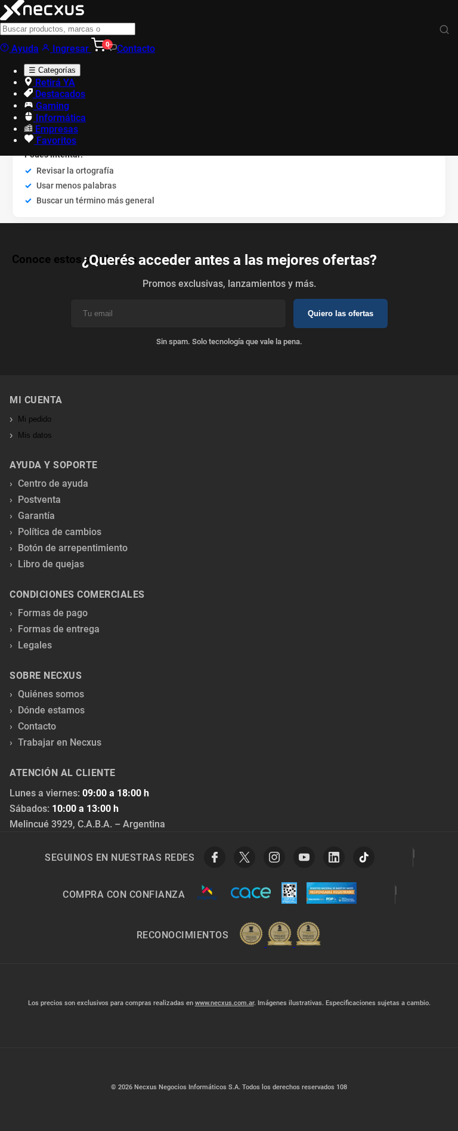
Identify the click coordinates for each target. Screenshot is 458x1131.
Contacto (136, 48)
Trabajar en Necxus (59, 742)
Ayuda (24, 48)
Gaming (51, 106)
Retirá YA (54, 82)
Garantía (36, 515)
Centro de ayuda (53, 483)
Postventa (39, 499)
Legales (35, 645)
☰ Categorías (52, 70)
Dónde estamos (51, 710)
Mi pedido (34, 419)
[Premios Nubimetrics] (279, 934)
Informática (59, 117)
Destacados (59, 94)
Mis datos (35, 435)
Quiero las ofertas (340, 313)
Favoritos (55, 140)
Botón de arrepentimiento (73, 548)
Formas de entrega (59, 629)
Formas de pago (53, 613)
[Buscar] (444, 30)
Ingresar (70, 48)
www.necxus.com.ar (224, 1003)
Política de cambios (59, 531)
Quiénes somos (51, 694)
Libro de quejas (51, 564)
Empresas (55, 129)
